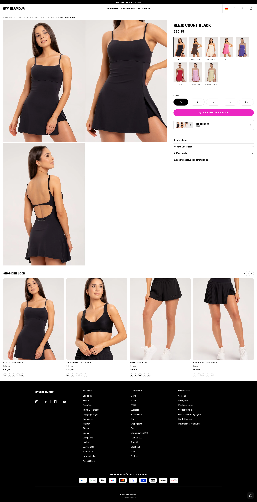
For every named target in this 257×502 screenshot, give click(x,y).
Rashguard (88, 419)
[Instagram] (38, 401)
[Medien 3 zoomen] (44, 204)
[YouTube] (64, 401)
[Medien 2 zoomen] (126, 81)
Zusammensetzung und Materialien (190, 160)
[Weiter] (251, 273)
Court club (39, 17)
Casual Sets (88, 447)
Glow (133, 419)
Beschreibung (180, 140)
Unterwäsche (89, 456)
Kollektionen (25, 17)
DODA (133, 405)
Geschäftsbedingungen (189, 414)
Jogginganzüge (90, 414)
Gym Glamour (9, 17)
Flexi (133, 428)
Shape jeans (136, 423)
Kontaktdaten (185, 419)
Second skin (136, 414)
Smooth (134, 442)
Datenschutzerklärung (189, 423)
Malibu (134, 451)
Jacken (86, 442)
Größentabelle (180, 153)
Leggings (87, 396)
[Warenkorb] (251, 8)
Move (133, 396)
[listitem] (180, 48)
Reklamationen (185, 405)
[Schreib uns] (250, 495)
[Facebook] (57, 401)
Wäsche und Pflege (182, 146)
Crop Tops (88, 405)
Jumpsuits (88, 437)
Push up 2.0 (136, 437)
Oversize (135, 410)
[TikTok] (48, 401)
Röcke (86, 428)
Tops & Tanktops (91, 410)
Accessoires (89, 461)
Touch (133, 400)
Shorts (86, 400)
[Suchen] (235, 8)
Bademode (88, 451)
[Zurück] (244, 273)
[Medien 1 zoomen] (44, 81)
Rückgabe (183, 400)
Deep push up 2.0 (139, 433)
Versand (182, 396)
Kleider (51, 17)
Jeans (86, 433)
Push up (134, 456)
